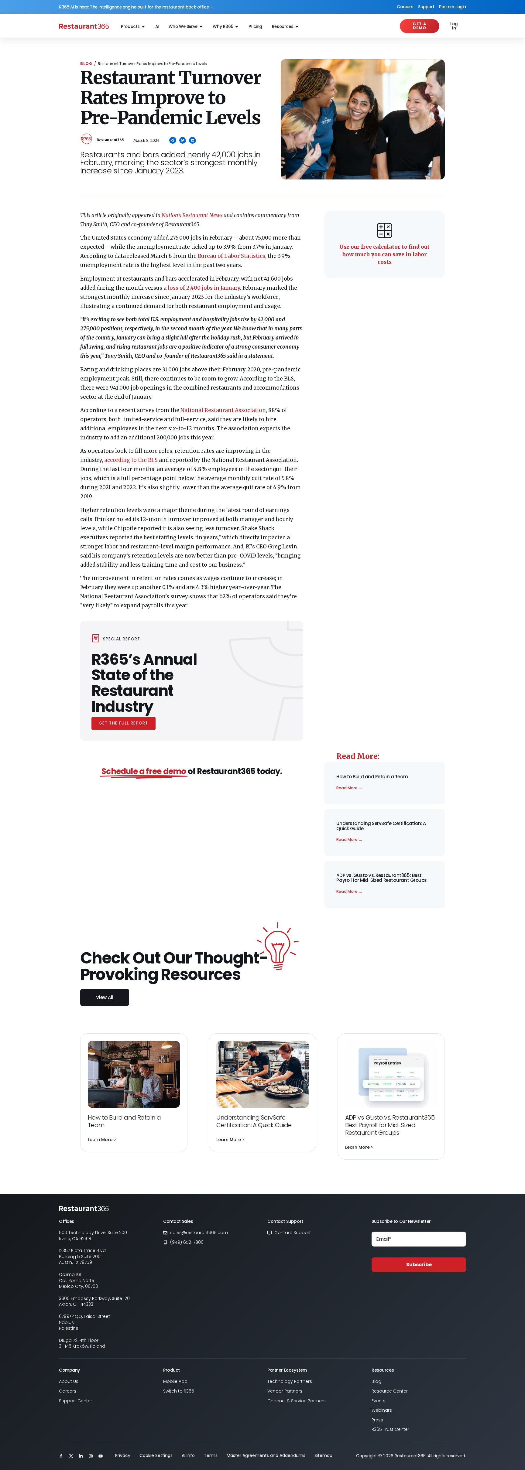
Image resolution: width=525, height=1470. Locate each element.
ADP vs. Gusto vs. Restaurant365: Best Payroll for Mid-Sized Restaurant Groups (381, 877)
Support (426, 7)
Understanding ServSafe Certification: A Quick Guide (381, 825)
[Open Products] (143, 27)
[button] (172, 140)
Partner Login (452, 7)
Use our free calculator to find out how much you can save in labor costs (384, 254)
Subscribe (419, 1264)
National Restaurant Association (223, 410)
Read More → (349, 787)
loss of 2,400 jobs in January (204, 288)
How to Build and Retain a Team (372, 776)
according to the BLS (131, 460)
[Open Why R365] (237, 27)
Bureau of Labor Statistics (231, 256)
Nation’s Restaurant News (192, 215)
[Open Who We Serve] (201, 27)
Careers (405, 7)
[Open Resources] (297, 27)
